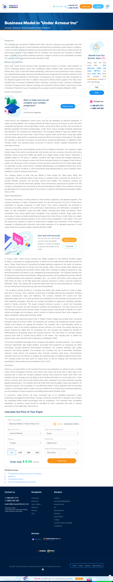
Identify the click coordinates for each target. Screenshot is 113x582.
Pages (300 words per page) (55, 448)
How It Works (36, 504)
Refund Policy (97, 566)
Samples (8, 28)
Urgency (11, 439)
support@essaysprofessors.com (17, 504)
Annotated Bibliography (62, 501)
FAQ (32, 513)
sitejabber (37, 539)
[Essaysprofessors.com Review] (52, 539)
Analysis (57, 498)
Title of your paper (14, 420)
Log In (98, 6)
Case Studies (58, 516)
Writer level (49, 439)
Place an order (68, 106)
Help (96, 87)
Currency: (11, 448)
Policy (81, 566)
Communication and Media (63, 523)
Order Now (35, 498)
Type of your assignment (54, 429)
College (56, 520)
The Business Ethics (16, 479)
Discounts (34, 501)
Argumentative (59, 504)
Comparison (58, 526)
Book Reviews (59, 510)
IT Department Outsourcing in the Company (24, 474)
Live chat (59, 6)
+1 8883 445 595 (72, 8)
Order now (86, 6)
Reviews (34, 510)
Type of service (13, 429)
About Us (34, 507)
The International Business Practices (22, 482)
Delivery (87, 566)
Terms (75, 566)
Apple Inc (11, 476)
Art (55, 507)
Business (16, 28)
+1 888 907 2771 (72, 5)
